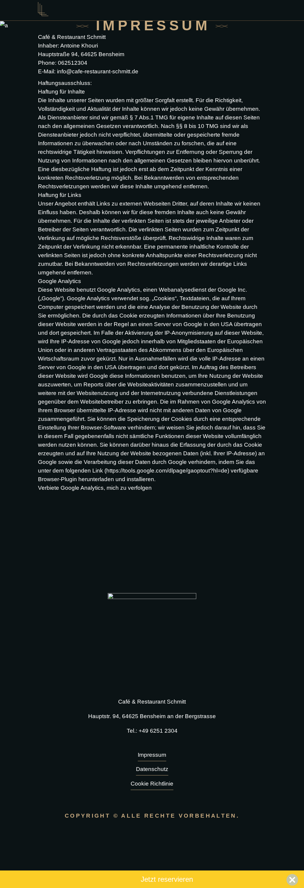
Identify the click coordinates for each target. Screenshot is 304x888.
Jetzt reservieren (167, 879)
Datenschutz (152, 769)
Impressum (152, 755)
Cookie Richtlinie (152, 783)
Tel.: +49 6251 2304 (152, 731)
